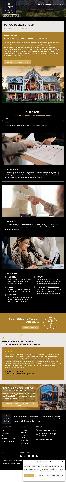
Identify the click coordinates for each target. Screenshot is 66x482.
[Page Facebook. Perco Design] (21, 456)
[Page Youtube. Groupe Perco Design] (29, 456)
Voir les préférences (55, 475)
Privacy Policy (43, 479)
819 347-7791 (52, 430)
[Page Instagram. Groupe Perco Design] (25, 456)
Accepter (29, 475)
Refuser (40, 475)
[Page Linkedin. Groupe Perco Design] (33, 456)
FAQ (3, 453)
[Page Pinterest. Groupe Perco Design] (37, 456)
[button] (63, 462)
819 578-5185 (43, 430)
